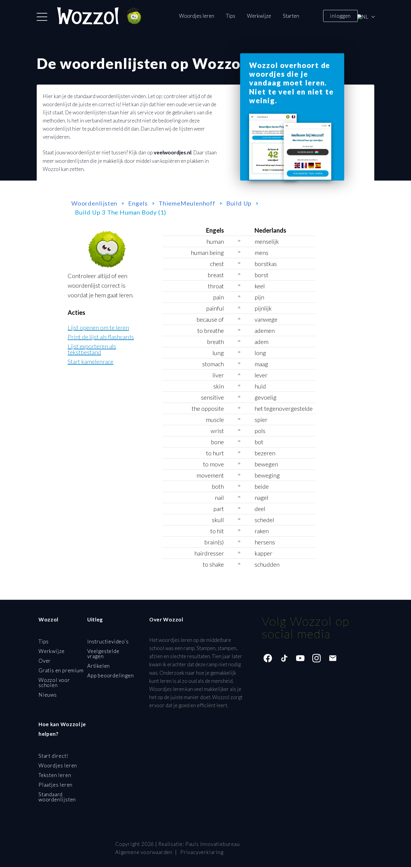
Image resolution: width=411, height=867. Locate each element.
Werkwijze (259, 16)
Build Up (239, 203)
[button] (42, 17)
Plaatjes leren (56, 785)
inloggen (340, 15)
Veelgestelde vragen (103, 653)
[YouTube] (300, 658)
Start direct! (53, 756)
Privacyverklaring (202, 852)
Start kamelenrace (90, 361)
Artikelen (98, 666)
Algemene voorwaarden (143, 852)
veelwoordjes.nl (172, 152)
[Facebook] (268, 658)
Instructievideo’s (108, 641)
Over (45, 661)
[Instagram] (317, 658)
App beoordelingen (110, 675)
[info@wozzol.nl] (333, 658)
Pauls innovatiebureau (212, 844)
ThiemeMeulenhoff (187, 203)
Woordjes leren (196, 16)
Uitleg (95, 619)
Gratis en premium (61, 670)
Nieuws (48, 695)
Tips (230, 16)
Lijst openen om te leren (98, 327)
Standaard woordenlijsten (57, 797)
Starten (291, 16)
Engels (138, 203)
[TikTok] (284, 658)
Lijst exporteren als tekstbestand (92, 349)
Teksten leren (55, 775)
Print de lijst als (101, 337)
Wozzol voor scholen (54, 682)
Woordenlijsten (94, 203)
